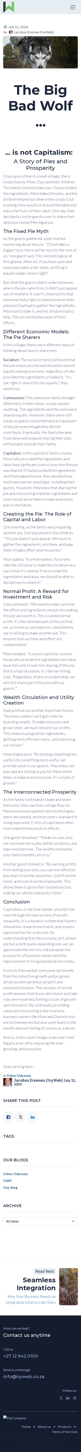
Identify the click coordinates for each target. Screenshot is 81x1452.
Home (26, 1426)
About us (44, 1426)
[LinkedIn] (32, 1117)
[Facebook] (8, 1117)
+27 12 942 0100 (20, 1356)
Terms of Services (65, 1432)
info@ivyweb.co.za (23, 1376)
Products (64, 1426)
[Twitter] (20, 1117)
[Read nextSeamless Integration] (68, 1286)
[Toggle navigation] (73, 7)
